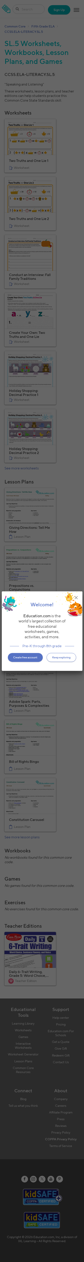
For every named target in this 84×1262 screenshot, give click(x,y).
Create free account (25, 657)
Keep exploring (61, 657)
